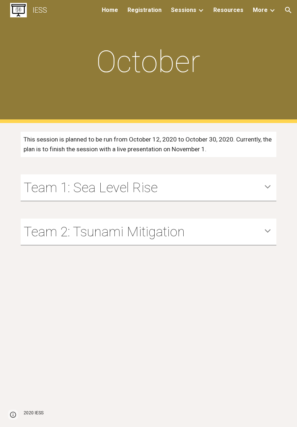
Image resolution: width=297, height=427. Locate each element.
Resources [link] (228, 10)
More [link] (260, 10)
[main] (148, 62)
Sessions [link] (183, 10)
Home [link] (110, 10)
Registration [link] (144, 10)
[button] (288, 10)
